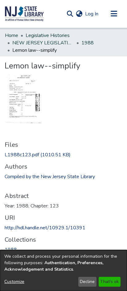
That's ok (109, 282)
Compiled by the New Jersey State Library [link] (50, 176)
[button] (24, 14)
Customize (14, 282)
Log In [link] (92, 13)
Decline (87, 282)
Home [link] (11, 35)
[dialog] (63, 270)
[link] (38, 154)
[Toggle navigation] (113, 14)
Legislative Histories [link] (48, 35)
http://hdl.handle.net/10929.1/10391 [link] (45, 227)
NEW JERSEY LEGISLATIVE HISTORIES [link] (43, 42)
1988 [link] (87, 42)
